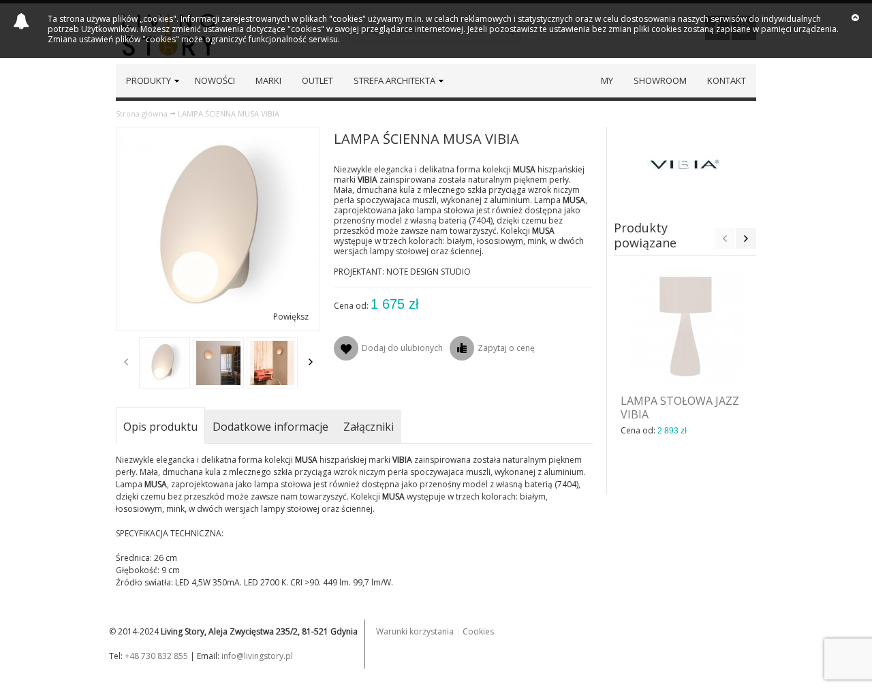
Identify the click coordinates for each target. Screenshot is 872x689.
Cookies (478, 631)
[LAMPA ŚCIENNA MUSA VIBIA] (164, 362)
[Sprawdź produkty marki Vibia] (685, 164)
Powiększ (291, 316)
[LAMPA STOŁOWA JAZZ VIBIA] (685, 326)
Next (310, 362)
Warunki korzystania (415, 631)
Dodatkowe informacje (270, 426)
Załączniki (368, 426)
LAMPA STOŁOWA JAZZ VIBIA (680, 407)
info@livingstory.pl (257, 656)
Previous (126, 362)
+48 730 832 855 (156, 656)
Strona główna (142, 113)
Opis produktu (160, 426)
